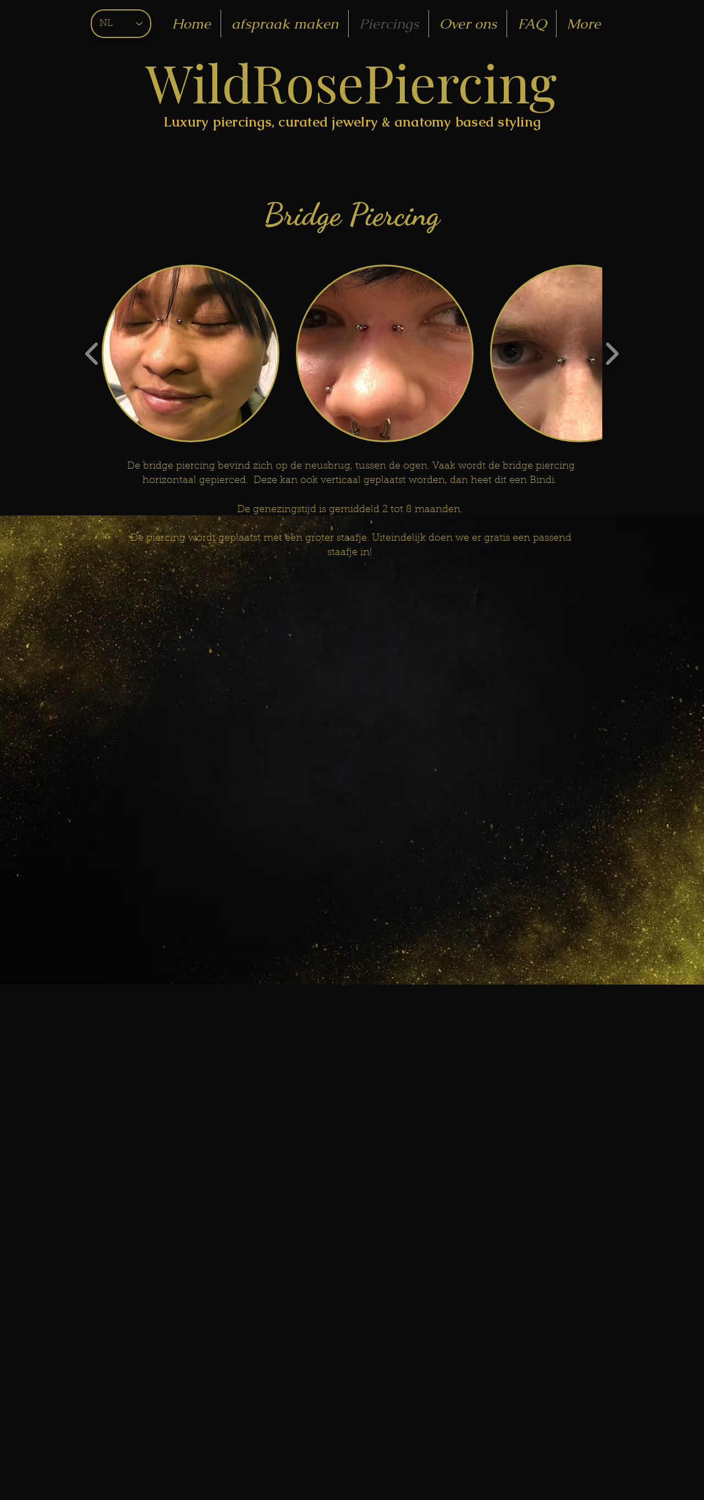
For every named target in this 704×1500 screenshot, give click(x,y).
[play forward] (612, 353)
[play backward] (92, 353)
